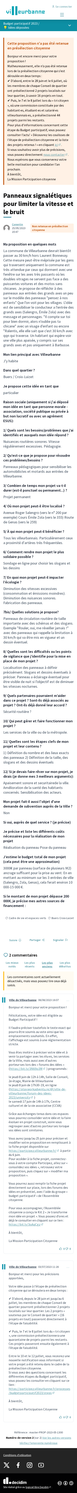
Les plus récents (29, 964)
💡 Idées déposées (16, 27)
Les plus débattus (65, 964)
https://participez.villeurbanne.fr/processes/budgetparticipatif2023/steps (39, 1391)
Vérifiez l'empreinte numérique (38, 1443)
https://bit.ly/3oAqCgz (26, 1224)
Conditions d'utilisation (17, 1455)
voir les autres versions (56, 1438)
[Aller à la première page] (29, 10)
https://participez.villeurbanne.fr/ (34, 1151)
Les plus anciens (47, 964)
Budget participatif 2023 (20, 23)
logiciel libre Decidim (39, 1487)
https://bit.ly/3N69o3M (28, 1069)
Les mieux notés (12, 964)
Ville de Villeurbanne (23, 1000)
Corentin (17, 224)
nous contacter (55, 154)
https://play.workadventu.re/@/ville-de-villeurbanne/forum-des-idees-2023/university (37, 1093)
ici (58, 145)
